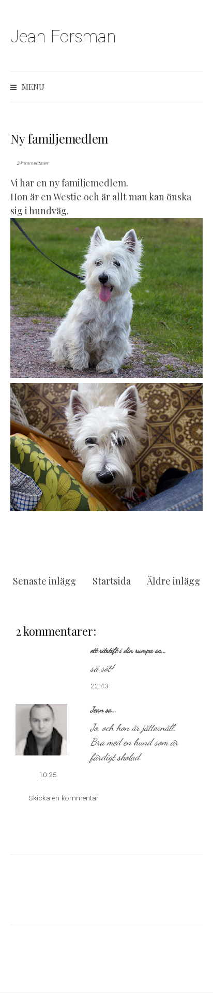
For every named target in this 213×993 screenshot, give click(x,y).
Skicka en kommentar (63, 798)
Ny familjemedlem (59, 138)
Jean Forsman (63, 37)
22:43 (99, 686)
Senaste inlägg (44, 581)
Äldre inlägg (173, 581)
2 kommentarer (32, 163)
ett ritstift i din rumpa (121, 650)
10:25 (48, 775)
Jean (96, 709)
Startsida (112, 581)
